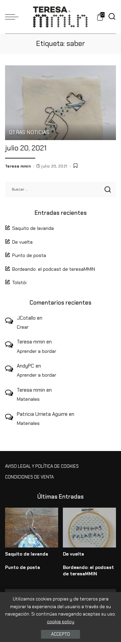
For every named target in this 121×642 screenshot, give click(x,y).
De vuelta (22, 242)
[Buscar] (112, 17)
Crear (23, 327)
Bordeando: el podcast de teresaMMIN (53, 269)
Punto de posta (29, 255)
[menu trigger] (13, 17)
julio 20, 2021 (25, 148)
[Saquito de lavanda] (31, 528)
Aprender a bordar (36, 351)
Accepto (60, 634)
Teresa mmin (18, 166)
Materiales (28, 399)
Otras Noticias (29, 133)
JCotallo (26, 318)
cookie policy (60, 622)
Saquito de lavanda (33, 228)
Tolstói (19, 282)
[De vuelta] (89, 528)
